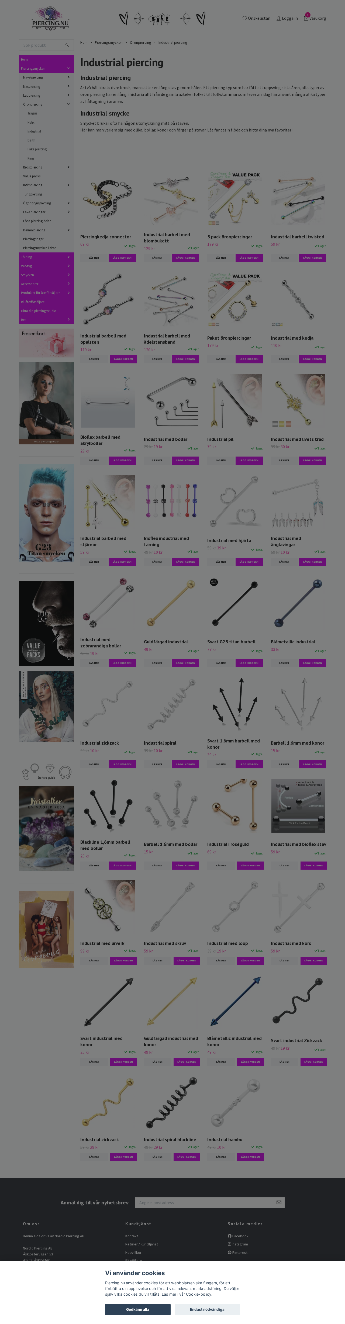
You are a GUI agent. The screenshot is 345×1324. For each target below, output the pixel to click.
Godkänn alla (137, 1309)
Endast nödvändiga (207, 1309)
